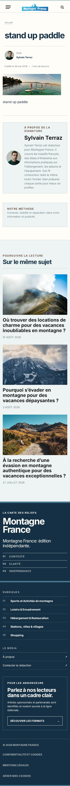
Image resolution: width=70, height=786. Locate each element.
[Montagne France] (35, 7)
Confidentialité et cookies (22, 754)
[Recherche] (62, 7)
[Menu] (8, 7)
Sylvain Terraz (43, 137)
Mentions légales (16, 765)
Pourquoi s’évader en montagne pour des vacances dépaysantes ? (31, 395)
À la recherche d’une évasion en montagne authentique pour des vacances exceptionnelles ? (34, 468)
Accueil (9, 22)
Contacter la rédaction (35, 665)
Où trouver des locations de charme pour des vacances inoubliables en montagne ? (34, 325)
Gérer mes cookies (17, 775)
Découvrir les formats (35, 720)
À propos (35, 656)
